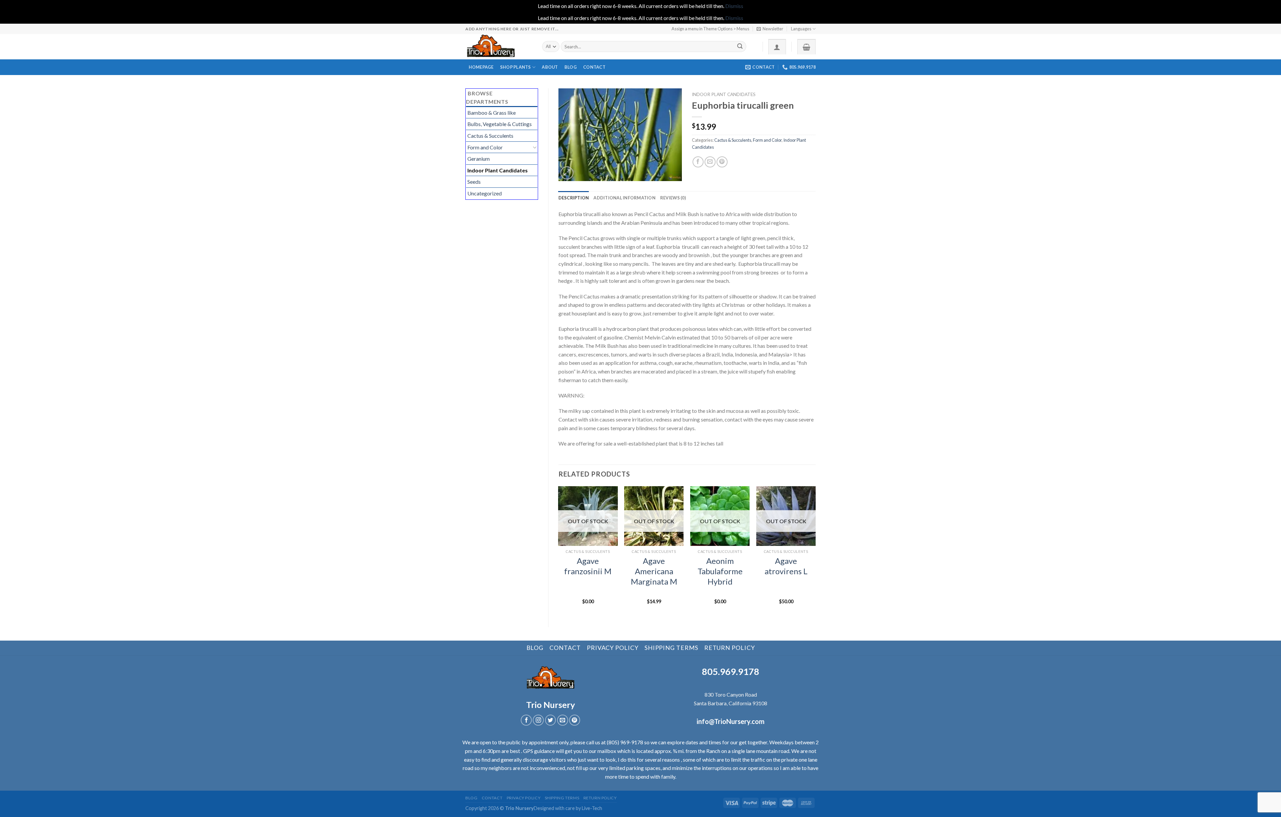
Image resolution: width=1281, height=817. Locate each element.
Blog (570, 67)
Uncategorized (484, 193)
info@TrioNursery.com (731, 721)
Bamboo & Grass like (491, 112)
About (550, 67)
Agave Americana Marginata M (654, 571)
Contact (594, 67)
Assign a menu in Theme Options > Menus (710, 28)
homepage (481, 67)
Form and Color (485, 147)
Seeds (474, 181)
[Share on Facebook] (698, 161)
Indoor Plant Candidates (497, 170)
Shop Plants (515, 67)
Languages (801, 28)
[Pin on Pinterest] (722, 161)
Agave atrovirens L (786, 566)
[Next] (815, 551)
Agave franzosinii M (587, 566)
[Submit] (740, 46)
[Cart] (806, 46)
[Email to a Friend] (710, 161)
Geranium (478, 158)
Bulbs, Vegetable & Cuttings (499, 124)
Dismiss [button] (734, 6)
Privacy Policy (612, 647)
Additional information (624, 197)
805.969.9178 (730, 671)
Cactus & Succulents (490, 135)
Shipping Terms (671, 647)
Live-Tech (592, 808)
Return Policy (729, 647)
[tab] (573, 197)
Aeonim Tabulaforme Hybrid (720, 571)
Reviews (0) (673, 197)
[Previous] (559, 551)
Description (573, 197)
